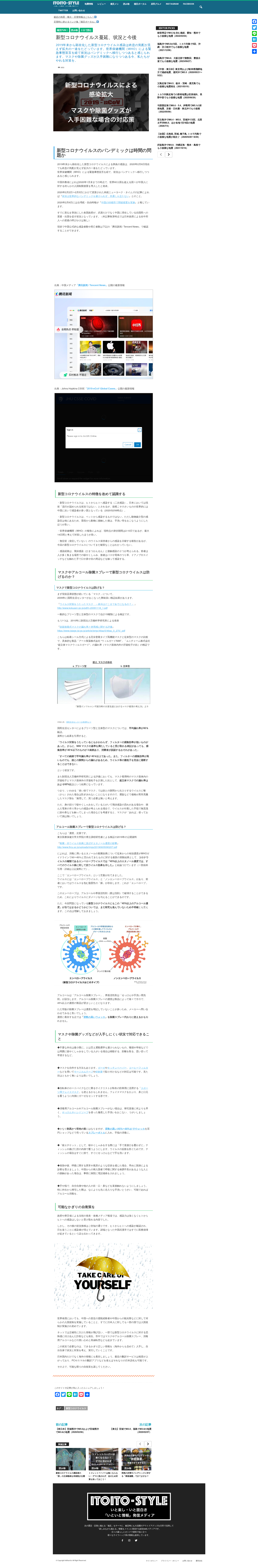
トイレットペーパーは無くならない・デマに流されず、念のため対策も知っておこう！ (103, 1476)
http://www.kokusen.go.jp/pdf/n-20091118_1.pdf (82, 608)
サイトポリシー (152, 1560)
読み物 (126, 3)
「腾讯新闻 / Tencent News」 (92, 285)
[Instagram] (129, 1540)
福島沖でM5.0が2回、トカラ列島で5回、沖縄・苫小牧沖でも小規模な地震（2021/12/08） (179, 47)
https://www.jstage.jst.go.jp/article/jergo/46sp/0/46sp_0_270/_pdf (91, 630)
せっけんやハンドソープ (75, 1112)
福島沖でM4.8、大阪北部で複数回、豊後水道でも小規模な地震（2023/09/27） (178, 59)
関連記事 (62, 1444)
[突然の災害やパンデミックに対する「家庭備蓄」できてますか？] (136, 1459)
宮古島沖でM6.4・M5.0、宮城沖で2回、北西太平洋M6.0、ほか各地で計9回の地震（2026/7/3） (179, 122)
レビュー (101, 3)
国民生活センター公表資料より (78, 722)
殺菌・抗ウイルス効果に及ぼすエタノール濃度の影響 (88, 843)
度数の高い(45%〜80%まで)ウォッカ (125, 1128)
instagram (172, 3)
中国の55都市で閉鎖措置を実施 (118, 202)
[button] (201, 7)
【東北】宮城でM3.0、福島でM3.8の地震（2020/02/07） (130, 1430)
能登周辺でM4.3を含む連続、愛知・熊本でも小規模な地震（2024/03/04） (178, 34)
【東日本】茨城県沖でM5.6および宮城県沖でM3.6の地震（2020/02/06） (77, 1430)
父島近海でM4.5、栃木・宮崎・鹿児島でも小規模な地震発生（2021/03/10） (178, 85)
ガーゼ (101, 1067)
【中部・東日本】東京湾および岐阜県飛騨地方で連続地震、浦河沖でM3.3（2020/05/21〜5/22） (179, 72)
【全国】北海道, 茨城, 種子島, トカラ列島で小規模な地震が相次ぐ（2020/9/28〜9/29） (179, 135)
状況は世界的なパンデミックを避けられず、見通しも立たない (95, 196)
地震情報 (89, 3)
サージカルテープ (83, 1071)
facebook (188, 3)
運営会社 (199, 1560)
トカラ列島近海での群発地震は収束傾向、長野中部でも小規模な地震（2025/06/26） (179, 96)
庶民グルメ (156, 3)
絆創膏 (99, 1071)
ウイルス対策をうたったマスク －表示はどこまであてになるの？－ (97, 604)
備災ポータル (140, 3)
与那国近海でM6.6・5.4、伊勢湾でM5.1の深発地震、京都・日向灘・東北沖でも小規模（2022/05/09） (179, 108)
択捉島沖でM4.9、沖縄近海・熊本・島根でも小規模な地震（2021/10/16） (178, 146)
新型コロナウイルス (76, 1408)
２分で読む (86, 30)
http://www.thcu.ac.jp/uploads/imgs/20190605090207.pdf (87, 847)
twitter (63, 10)
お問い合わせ (78, 10)
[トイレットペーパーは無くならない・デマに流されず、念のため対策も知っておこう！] (104, 1459)
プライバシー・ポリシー (170, 1560)
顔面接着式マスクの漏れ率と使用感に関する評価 (86, 626)
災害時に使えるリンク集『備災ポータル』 (75, 21)
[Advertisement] (103, 256)
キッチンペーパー (117, 1067)
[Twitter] (136, 1540)
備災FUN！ (62, 30)
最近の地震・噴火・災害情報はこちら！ (74, 16)
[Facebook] (122, 1540)
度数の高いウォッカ (94, 1017)
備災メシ (114, 3)
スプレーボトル (96, 1132)
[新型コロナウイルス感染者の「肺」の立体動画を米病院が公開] (71, 1459)
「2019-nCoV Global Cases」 (101, 388)
